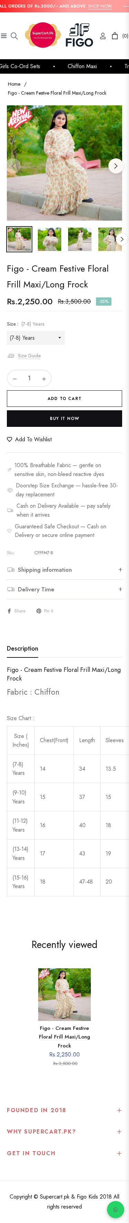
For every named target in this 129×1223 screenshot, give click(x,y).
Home (14, 84)
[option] (64, 163)
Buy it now (64, 418)
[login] (100, 36)
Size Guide (29, 355)
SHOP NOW (96, 6)
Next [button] (115, 165)
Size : (25, 323)
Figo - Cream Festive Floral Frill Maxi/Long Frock (64, 1037)
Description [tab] (22, 649)
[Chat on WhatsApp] (115, 1209)
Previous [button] (13, 165)
